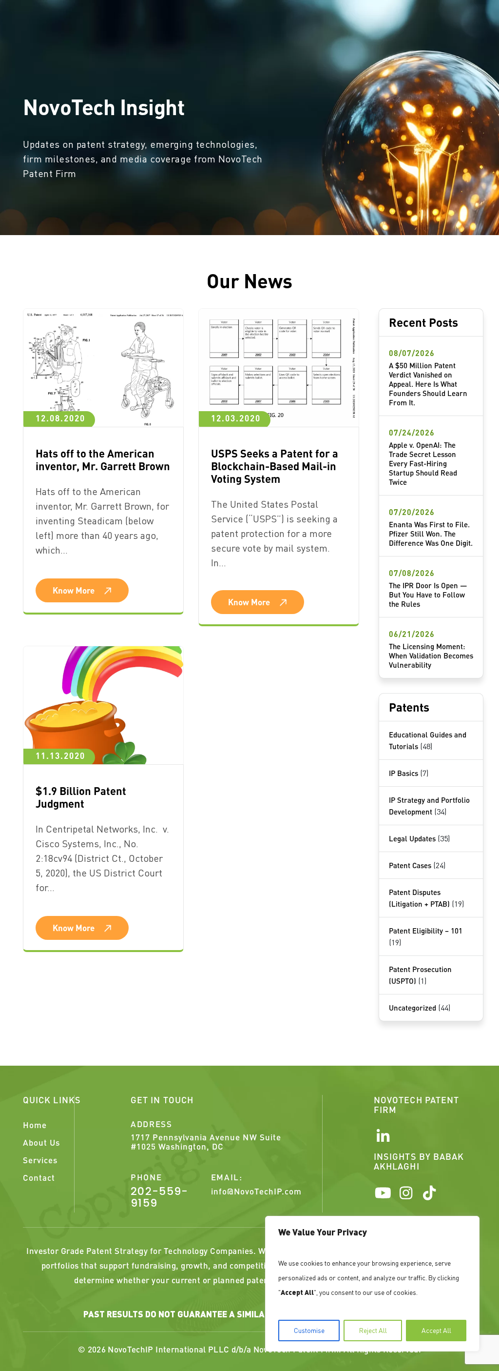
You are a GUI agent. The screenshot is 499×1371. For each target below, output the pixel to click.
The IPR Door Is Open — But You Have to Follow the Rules (428, 594)
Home (35, 1124)
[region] (372, 1283)
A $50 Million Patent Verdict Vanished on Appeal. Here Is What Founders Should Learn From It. (428, 383)
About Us (41, 1142)
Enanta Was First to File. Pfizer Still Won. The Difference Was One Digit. (431, 533)
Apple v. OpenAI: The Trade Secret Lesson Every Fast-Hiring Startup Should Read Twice (423, 463)
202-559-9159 (160, 1197)
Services (40, 1159)
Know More (74, 590)
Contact (39, 1177)
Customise (309, 1330)
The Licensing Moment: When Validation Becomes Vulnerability (431, 655)
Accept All (436, 1330)
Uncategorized (412, 1008)
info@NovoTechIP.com (256, 1191)
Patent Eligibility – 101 (425, 930)
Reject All (373, 1330)
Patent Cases (410, 865)
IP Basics (403, 773)
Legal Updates (412, 838)
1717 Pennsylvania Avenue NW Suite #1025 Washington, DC (206, 1142)
